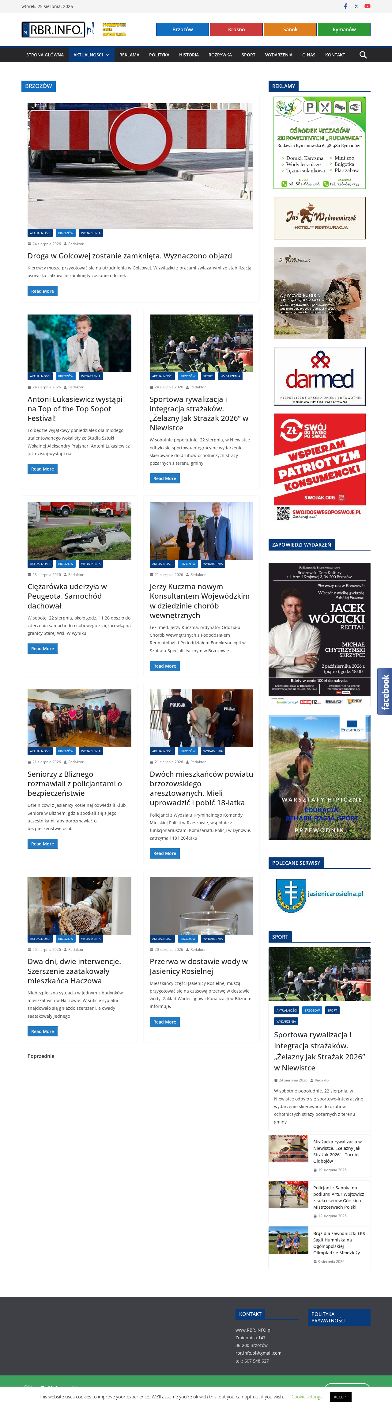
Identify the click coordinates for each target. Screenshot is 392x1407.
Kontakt (335, 55)
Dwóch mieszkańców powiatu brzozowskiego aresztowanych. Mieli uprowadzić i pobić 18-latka (201, 788)
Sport (248, 55)
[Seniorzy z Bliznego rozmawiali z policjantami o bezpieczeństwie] (79, 718)
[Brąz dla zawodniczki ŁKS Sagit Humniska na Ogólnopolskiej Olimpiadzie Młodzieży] (288, 1247)
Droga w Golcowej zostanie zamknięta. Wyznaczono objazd (130, 255)
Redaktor (76, 243)
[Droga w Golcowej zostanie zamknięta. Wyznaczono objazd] (140, 166)
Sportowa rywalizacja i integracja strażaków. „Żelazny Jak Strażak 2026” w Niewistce (199, 413)
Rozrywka (220, 55)
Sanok (290, 29)
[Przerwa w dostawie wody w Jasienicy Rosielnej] (202, 906)
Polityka (159, 55)
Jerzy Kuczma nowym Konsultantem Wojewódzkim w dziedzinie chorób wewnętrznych (200, 600)
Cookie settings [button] (307, 1397)
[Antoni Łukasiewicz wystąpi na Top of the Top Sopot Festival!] (79, 343)
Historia (189, 55)
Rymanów (344, 29)
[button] (106, 55)
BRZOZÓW (65, 233)
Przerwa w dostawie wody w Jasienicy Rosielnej (199, 966)
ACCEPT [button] (341, 1397)
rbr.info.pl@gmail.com (258, 1353)
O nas (308, 55)
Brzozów (182, 29)
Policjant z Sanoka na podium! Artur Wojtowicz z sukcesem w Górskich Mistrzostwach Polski (338, 1197)
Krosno (236, 29)
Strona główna (45, 55)
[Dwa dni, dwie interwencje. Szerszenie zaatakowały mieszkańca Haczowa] (79, 906)
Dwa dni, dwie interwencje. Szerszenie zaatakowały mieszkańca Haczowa (74, 970)
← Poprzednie (37, 1056)
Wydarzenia (278, 55)
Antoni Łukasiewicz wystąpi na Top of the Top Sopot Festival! (75, 408)
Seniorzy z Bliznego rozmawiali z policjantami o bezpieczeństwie (75, 783)
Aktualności (88, 55)
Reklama (129, 55)
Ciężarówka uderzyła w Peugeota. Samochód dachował (67, 595)
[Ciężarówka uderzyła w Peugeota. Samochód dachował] (79, 530)
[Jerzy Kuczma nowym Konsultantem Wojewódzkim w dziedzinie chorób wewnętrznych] (202, 530)
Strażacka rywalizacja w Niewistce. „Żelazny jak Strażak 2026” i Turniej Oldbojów (337, 1151)
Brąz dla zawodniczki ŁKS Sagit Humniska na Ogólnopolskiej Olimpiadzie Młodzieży (339, 1243)
